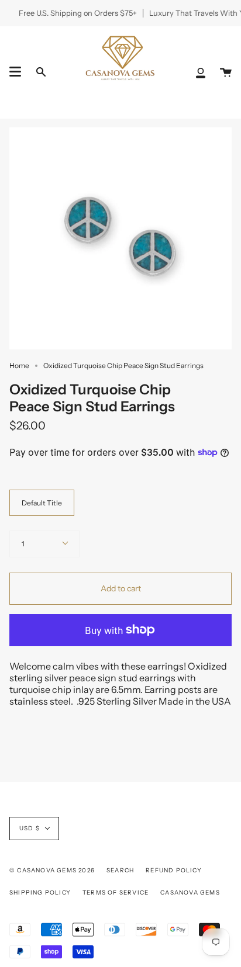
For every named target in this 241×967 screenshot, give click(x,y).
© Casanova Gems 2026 (52, 870)
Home (19, 365)
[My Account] (200, 72)
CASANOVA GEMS (190, 892)
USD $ (29, 828)
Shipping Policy (40, 892)
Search (120, 870)
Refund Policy (174, 870)
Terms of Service (115, 892)
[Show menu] (15, 72)
